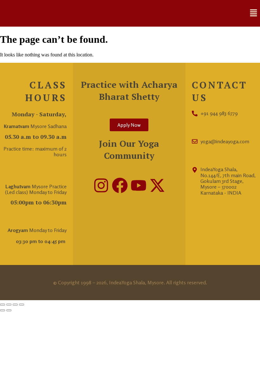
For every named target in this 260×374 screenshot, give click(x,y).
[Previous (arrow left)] (2, 310)
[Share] (15, 305)
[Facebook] (120, 185)
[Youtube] (138, 185)
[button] (253, 13)
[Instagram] (101, 185)
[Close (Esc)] (21, 305)
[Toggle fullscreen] (8, 305)
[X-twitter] (157, 185)
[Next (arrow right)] (8, 310)
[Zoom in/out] (2, 305)
